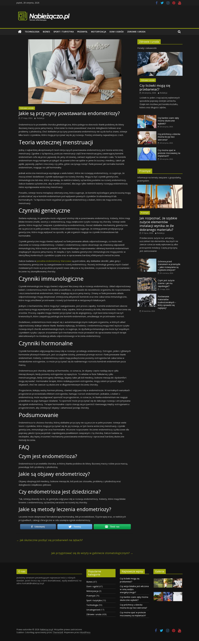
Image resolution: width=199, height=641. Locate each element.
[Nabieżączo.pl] (19, 32)
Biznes (46, 31)
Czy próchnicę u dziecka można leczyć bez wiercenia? (169, 137)
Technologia (32, 31)
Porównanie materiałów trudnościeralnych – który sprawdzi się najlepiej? (167, 302)
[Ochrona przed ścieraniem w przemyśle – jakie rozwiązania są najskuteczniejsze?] (146, 260)
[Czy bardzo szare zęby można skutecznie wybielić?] (146, 116)
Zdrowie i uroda (136, 31)
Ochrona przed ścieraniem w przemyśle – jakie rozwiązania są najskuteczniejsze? (169, 265)
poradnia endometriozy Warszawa (54, 260)
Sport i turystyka (63, 31)
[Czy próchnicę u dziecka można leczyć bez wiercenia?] (146, 132)
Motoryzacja (98, 31)
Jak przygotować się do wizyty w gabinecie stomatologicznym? (92, 553)
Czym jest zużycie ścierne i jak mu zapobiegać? (166, 283)
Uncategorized (93, 609)
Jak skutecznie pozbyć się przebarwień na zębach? (49, 540)
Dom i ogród (117, 31)
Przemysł (82, 31)
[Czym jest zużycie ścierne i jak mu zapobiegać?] (146, 279)
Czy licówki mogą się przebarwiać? (155, 87)
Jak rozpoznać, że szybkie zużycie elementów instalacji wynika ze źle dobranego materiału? (158, 224)
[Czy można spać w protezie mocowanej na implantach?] (146, 148)
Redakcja (40, 118)
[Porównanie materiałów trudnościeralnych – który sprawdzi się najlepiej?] (146, 295)
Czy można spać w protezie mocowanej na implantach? (169, 153)
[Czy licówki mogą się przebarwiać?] (160, 53)
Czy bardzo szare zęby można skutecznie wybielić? (168, 121)
